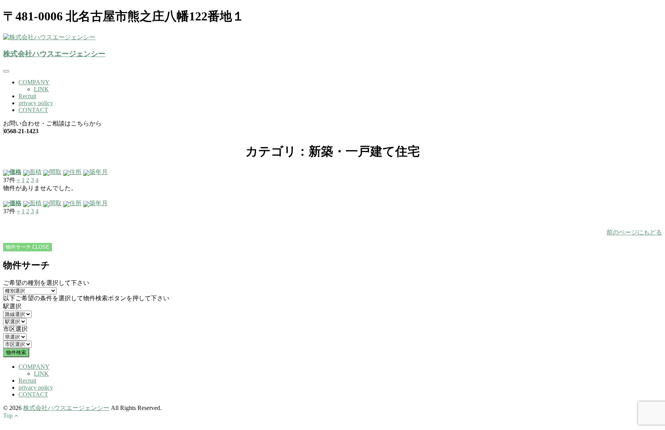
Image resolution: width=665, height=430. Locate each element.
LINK (41, 89)
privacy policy (35, 103)
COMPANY (34, 82)
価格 (15, 172)
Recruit (27, 96)
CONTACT (33, 110)
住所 (75, 172)
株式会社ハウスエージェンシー (54, 54)
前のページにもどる (634, 232)
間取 (55, 172)
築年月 (98, 172)
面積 (35, 172)
